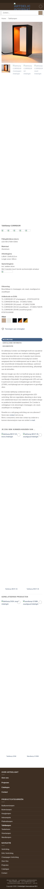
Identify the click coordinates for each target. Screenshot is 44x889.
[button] (3, 6)
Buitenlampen (7, 809)
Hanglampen (6, 813)
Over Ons (5, 861)
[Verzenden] (40, 13)
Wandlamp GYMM (33, 756)
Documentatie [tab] (8, 346)
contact (12, 415)
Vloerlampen (6, 833)
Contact (5, 792)
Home (4, 18)
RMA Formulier (14, 881)
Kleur (4, 317)
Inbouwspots (6, 817)
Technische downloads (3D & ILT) (19, 883)
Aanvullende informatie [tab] (12, 343)
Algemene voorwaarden (28, 880)
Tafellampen (12, 18)
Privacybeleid (12, 880)
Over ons (5, 778)
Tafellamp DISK (11, 756)
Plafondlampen (7, 821)
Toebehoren (6, 829)
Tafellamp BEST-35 (33, 589)
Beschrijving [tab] (8, 339)
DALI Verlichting (7, 853)
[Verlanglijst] (40, 6)
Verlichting (5, 849)
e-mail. (32, 420)
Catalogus (6, 787)
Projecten (5, 783)
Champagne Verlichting (10, 857)
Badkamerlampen (8, 805)
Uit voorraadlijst (28, 881)
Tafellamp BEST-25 (11, 589)
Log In (35, 883)
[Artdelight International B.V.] (22, 6)
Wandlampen (6, 837)
